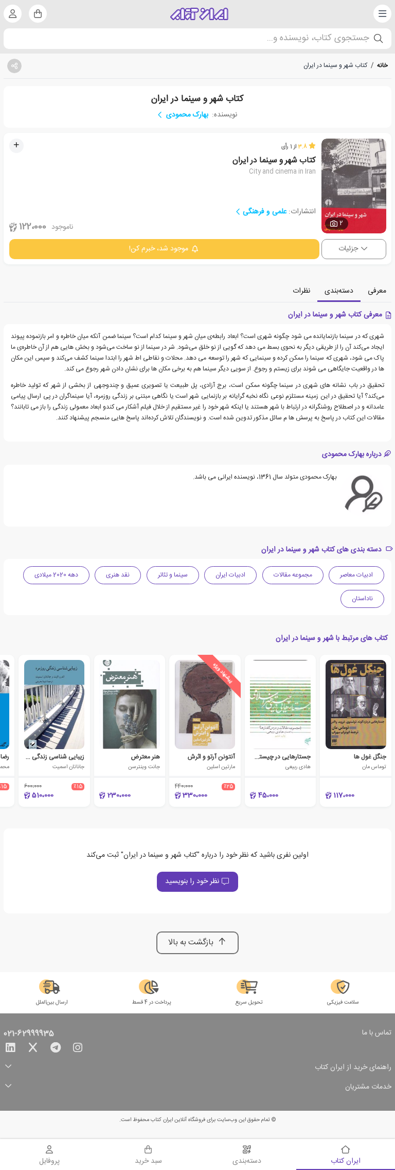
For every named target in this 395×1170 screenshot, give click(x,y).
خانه (382, 65)
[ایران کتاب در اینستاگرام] (77, 1049)
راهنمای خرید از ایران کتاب (353, 1067)
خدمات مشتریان (368, 1087)
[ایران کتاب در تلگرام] (55, 1049)
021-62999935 (29, 1034)
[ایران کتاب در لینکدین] (10, 1049)
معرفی (377, 291)
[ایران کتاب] (199, 14)
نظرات (301, 291)
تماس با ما (376, 1033)
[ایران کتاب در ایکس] (33, 1049)
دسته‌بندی (339, 291)
